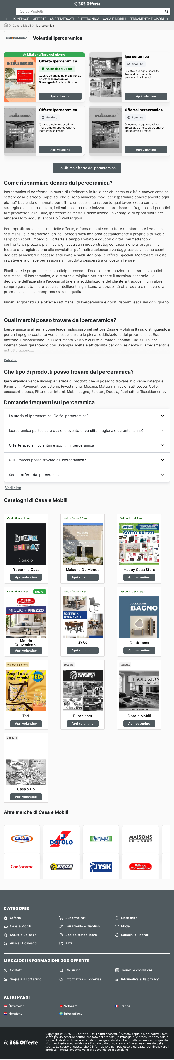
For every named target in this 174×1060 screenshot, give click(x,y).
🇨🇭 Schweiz (68, 1006)
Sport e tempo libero (81, 935)
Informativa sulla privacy (140, 979)
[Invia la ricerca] (166, 11)
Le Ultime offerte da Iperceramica (87, 168)
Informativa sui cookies (83, 979)
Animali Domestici (23, 943)
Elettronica (88, 18)
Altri (68, 943)
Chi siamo (72, 970)
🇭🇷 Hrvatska (13, 1013)
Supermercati (62, 18)
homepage (20, 18)
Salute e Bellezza (23, 935)
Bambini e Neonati (135, 935)
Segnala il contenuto (25, 979)
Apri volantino (60, 96)
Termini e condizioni (136, 970)
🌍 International (71, 1013)
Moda (125, 926)
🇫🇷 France (122, 1006)
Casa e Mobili (114, 18)
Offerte (39, 18)
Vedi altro (10, 360)
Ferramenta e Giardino (149, 18)
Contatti (16, 970)
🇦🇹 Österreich (14, 1006)
